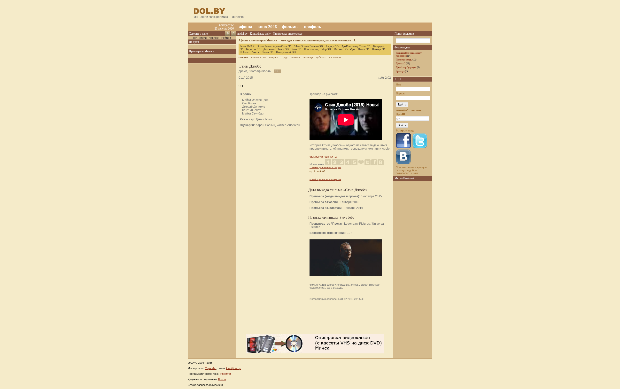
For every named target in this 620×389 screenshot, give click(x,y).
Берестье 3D (253, 49)
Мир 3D (326, 49)
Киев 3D (296, 49)
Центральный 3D (286, 52)
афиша (245, 26)
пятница (308, 57)
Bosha (222, 379)
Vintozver (225, 373)
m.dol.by (242, 33)
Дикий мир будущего (406, 67)
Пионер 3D (378, 49)
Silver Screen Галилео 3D (308, 46)
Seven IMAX (247, 46)
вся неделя (335, 57)
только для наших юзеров (325, 167)
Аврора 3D (332, 46)
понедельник (258, 57)
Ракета (255, 52)
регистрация (416, 110)
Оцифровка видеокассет (287, 33)
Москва (338, 49)
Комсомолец (311, 49)
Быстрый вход (405, 130)
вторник (274, 57)
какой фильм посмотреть (325, 179)
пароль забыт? (402, 110)
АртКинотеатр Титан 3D (355, 46)
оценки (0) (331, 156)
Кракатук (400, 71)
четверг (295, 57)
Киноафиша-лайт (260, 33)
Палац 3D (363, 49)
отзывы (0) (316, 156)
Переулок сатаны (404, 59)
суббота (321, 57)
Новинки (214, 37)
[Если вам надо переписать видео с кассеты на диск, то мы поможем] (315, 352)
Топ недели (200, 37)
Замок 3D (283, 49)
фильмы (290, 26)
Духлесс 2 (400, 63)
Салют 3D (267, 52)
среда (285, 57)
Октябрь (350, 49)
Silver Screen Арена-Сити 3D (274, 46)
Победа (244, 52)
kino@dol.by (233, 368)
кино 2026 (267, 26)
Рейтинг (226, 37)
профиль (312, 26)
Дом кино (269, 49)
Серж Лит (210, 368)
